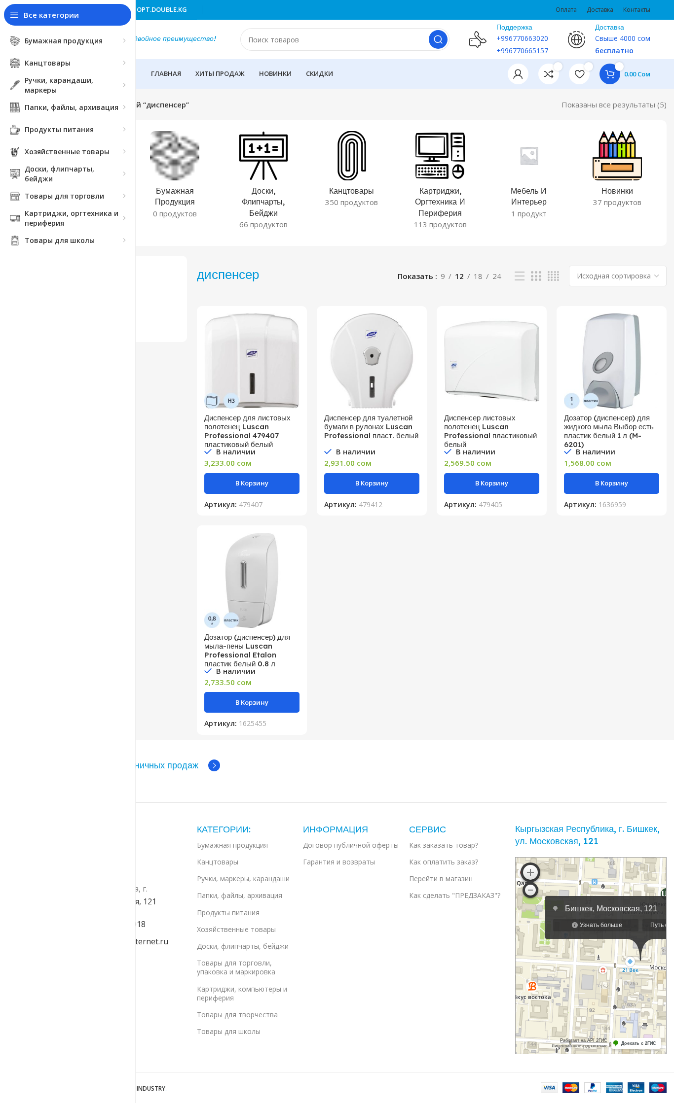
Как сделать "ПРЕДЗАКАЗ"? (454, 895)
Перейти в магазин (441, 878)
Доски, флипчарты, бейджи (243, 946)
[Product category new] (617, 172)
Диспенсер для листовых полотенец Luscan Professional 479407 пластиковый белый (247, 431)
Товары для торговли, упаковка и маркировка (236, 967)
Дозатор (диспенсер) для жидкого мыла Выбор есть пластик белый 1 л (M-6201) (609, 431)
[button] (252, 483)
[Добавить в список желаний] (292, 374)
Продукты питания (228, 912)
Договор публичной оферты (351, 845)
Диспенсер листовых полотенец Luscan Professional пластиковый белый (490, 431)
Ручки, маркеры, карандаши (243, 878)
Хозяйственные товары (236, 929)
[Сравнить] (292, 329)
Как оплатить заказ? (443, 861)
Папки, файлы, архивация (239, 895)
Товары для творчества (237, 1014)
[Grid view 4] (553, 276)
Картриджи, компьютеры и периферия (242, 993)
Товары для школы (229, 1031)
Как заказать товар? (443, 845)
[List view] (519, 276)
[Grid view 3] (536, 276)
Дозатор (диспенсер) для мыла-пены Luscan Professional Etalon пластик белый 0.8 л (247, 650)
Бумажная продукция (232, 845)
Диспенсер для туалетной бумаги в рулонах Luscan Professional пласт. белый (371, 426)
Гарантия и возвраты (339, 861)
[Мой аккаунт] (518, 74)
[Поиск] (438, 39)
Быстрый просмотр (292, 352)
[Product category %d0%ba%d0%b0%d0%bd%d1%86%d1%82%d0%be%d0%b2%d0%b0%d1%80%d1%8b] (351, 172)
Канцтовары (217, 861)
